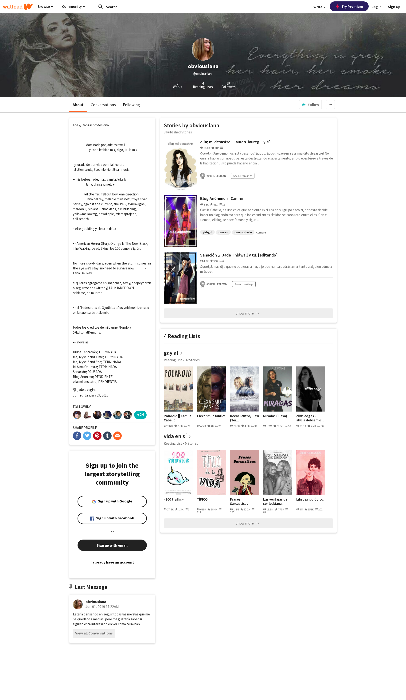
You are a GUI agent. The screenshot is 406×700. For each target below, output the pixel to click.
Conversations (103, 104)
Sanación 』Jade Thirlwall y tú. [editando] (239, 255)
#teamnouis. (121, 169)
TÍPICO (202, 499)
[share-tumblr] (107, 436)
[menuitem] (310, 104)
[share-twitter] (87, 436)
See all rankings (242, 176)
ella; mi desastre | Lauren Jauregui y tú (235, 141)
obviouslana (96, 601)
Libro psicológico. (310, 499)
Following (131, 104)
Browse (44, 6)
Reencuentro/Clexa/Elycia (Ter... (244, 418)
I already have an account (112, 562)
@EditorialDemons (86, 332)
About (78, 104)
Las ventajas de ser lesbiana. (275, 501)
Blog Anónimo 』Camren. (223, 198)
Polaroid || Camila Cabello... (177, 418)
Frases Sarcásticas (239, 501)
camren (223, 232)
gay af (171, 352)
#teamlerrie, (103, 169)
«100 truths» (173, 499)
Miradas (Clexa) (275, 416)
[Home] (18, 6)
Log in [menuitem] (376, 6)
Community (72, 6)
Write (318, 6)
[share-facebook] (77, 436)
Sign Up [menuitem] (394, 6)
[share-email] (117, 436)
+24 (140, 414)
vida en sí (175, 436)
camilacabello (243, 232)
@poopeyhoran (140, 283)
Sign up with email (112, 545)
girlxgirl (207, 232)
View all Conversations (94, 633)
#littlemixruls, (83, 169)
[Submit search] (100, 6)
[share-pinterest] (97, 436)
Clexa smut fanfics (211, 416)
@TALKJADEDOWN (119, 288)
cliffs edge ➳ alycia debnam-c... (310, 418)
